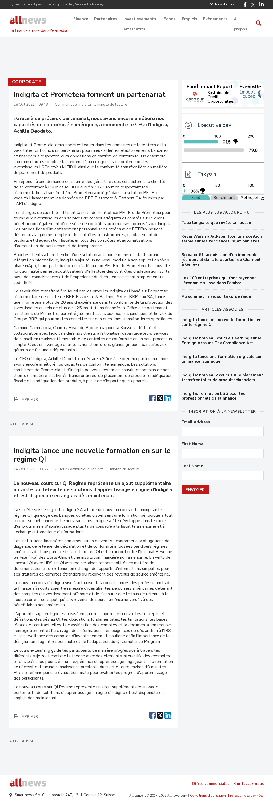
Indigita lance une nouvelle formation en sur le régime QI (222, 322)
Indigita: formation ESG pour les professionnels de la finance (213, 396)
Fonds (170, 19)
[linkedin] (167, 397)
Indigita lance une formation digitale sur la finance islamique (222, 359)
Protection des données (246, 795)
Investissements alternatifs (139, 19)
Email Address (196, 422)
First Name (192, 444)
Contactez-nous (249, 783)
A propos (240, 19)
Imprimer (29, 399)
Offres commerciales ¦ (211, 783)
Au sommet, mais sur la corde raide (216, 296)
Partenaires (105, 19)
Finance (80, 19)
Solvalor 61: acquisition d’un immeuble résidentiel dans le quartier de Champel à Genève (221, 259)
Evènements (215, 19)
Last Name (192, 466)
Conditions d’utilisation (208, 795)
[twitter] (160, 397)
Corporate (26, 82)
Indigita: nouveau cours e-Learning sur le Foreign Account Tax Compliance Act (222, 340)
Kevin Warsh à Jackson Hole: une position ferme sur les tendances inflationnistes (222, 239)
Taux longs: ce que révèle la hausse (216, 222)
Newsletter (224, 4)
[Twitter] (253, 5)
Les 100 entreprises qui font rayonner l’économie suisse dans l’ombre (219, 280)
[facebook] (152, 397)
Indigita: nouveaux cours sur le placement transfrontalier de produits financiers (222, 377)
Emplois (189, 19)
